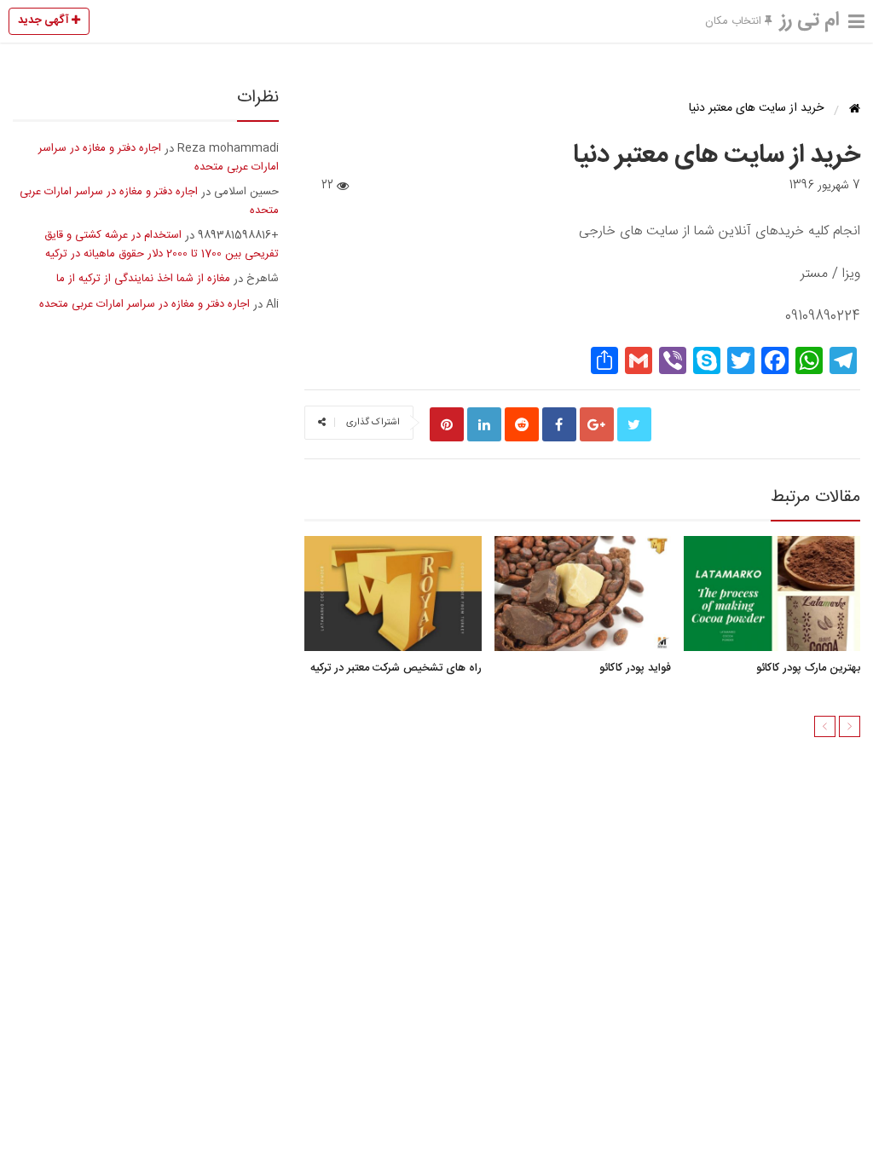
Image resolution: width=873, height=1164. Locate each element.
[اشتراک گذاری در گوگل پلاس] (597, 424)
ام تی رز (810, 20)
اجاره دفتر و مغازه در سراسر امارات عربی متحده (158, 157)
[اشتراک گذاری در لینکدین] (484, 424)
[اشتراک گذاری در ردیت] (522, 424)
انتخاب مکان (735, 21)
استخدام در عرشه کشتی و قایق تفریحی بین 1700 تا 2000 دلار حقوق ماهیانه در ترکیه (161, 244)
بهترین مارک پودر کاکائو (808, 668)
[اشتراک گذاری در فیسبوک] (559, 424)
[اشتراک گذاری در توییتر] (634, 424)
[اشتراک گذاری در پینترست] (447, 424)
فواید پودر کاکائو (634, 668)
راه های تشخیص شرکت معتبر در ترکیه (395, 668)
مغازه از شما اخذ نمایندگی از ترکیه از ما (143, 278)
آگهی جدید (45, 20)
